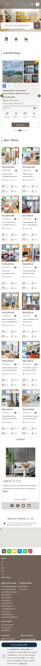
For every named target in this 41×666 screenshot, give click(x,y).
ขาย (2, 562)
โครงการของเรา (6, 577)
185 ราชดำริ (23, 589)
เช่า (2, 564)
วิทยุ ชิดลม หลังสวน (25, 583)
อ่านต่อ (5, 491)
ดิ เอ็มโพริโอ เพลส (7, 614)
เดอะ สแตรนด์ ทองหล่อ (8, 589)
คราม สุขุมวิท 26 (6, 600)
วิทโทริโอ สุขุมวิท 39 (7, 606)
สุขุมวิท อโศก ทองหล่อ (8, 583)
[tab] (13, 130)
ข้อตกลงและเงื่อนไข (27, 635)
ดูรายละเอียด (20, 125)
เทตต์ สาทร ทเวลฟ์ (7, 625)
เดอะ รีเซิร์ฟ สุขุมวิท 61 (8, 609)
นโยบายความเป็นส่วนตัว (28, 639)
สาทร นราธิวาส (6, 621)
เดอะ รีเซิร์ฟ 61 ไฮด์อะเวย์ (9, 592)
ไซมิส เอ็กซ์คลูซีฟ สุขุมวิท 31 (10, 586)
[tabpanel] (20, 94)
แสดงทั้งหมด (20, 439)
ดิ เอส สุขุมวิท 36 (6, 597)
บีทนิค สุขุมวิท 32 (6, 595)
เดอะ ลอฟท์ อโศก (6, 603)
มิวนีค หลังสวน (23, 586)
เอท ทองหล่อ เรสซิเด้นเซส (9, 617)
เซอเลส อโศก (5, 611)
